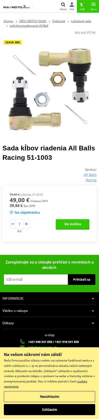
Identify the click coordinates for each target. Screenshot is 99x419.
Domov (8, 21)
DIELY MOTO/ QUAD (32, 21)
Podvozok (58, 21)
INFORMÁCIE (13, 298)
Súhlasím (49, 409)
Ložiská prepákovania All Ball (29, 26)
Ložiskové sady (81, 21)
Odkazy (8, 323)
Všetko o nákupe (15, 311)
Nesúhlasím (49, 396)
